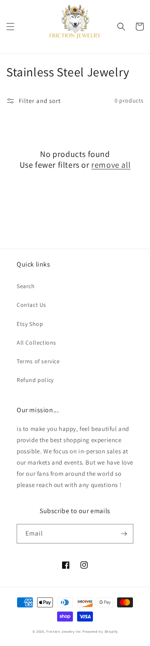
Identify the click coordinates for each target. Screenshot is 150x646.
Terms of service (38, 361)
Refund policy (35, 380)
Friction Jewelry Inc (64, 631)
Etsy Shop (30, 324)
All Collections (36, 342)
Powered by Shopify (100, 631)
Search (26, 286)
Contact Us (31, 304)
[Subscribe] (124, 533)
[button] (10, 26)
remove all (110, 164)
